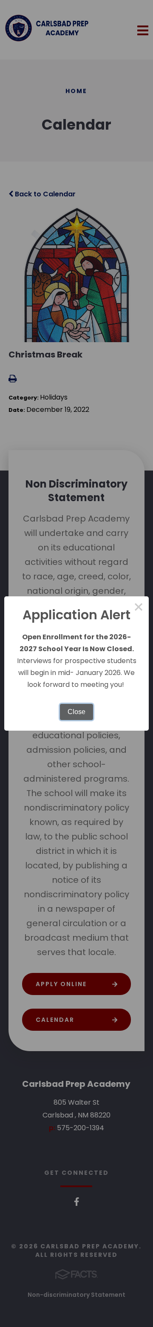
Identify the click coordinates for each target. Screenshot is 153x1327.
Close (76, 711)
